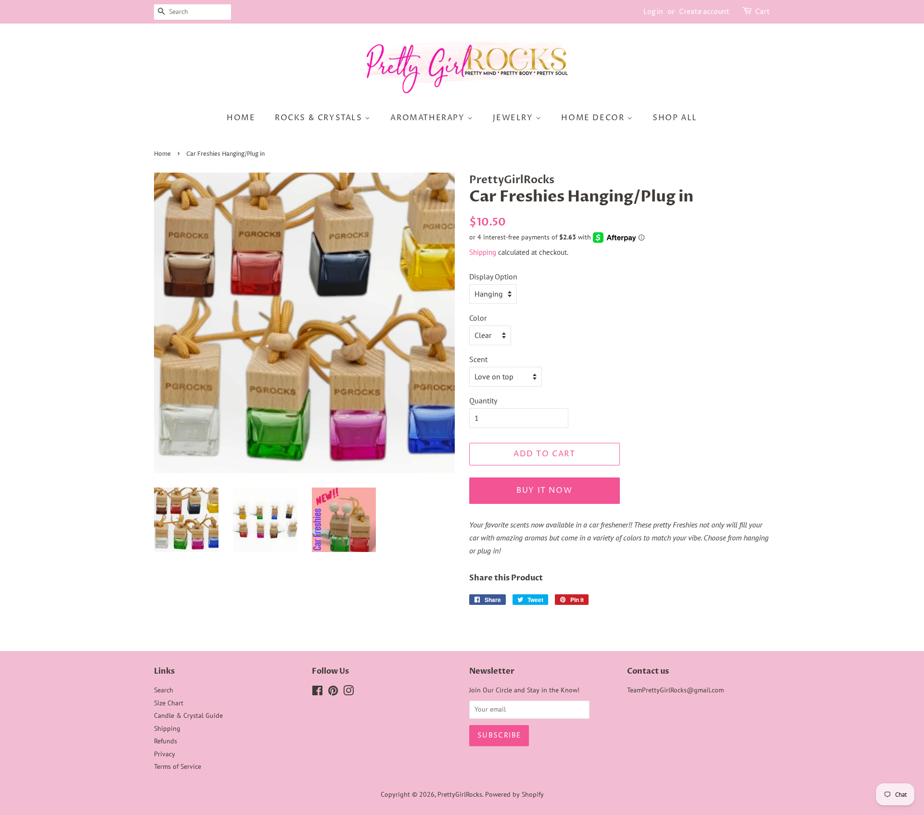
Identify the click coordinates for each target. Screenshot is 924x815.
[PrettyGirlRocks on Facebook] (317, 692)
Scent (478, 359)
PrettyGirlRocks (459, 794)
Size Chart (168, 703)
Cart (762, 11)
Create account (704, 11)
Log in (653, 11)
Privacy (164, 754)
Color (478, 318)
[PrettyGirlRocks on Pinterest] (333, 692)
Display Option (493, 276)
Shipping (482, 252)
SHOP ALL (675, 118)
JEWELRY (514, 118)
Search (163, 690)
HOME (241, 118)
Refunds (165, 741)
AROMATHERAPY (428, 118)
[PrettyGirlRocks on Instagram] (348, 692)
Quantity (483, 400)
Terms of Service (177, 766)
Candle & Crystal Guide (188, 715)
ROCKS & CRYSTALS (320, 118)
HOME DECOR (594, 118)
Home (162, 154)
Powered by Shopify (514, 794)
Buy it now (544, 490)
